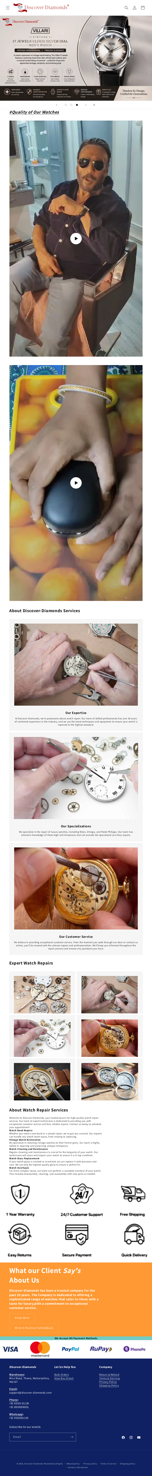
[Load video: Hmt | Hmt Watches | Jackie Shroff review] (76, 238)
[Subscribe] (72, 1437)
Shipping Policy (109, 1385)
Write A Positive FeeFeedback (34, 1328)
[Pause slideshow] (95, 105)
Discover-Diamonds (33, 1463)
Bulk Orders (61, 1374)
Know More (22, 1317)
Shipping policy (127, 1463)
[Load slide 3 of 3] (77, 105)
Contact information (78, 1467)
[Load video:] (76, 483)
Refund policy (73, 1463)
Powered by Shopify (53, 1463)
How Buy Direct (64, 1378)
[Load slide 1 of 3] (66, 105)
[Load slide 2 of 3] (71, 105)
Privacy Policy (108, 1381)
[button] (8, 8)
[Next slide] (86, 105)
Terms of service (108, 1463)
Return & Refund (109, 1374)
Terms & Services (109, 1378)
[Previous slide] (57, 105)
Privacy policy (90, 1463)
